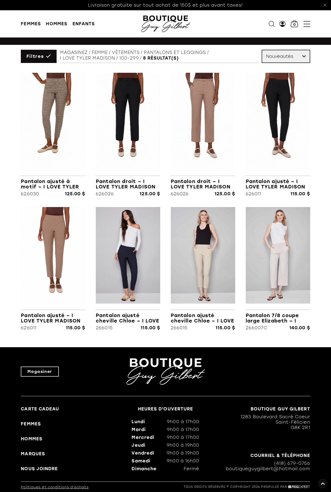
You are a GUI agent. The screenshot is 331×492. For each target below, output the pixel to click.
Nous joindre (39, 468)
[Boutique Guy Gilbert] (165, 24)
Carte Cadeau (40, 409)
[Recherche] (272, 23)
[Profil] (283, 23)
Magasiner (39, 371)
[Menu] (307, 23)
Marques (33, 453)
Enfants (84, 23)
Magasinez (74, 52)
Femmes (31, 23)
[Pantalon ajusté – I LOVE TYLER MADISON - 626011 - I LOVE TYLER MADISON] (278, 134)
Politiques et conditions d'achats (54, 487)
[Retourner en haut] (323, 484)
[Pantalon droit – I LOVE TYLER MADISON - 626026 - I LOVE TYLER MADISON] (128, 134)
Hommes (56, 23)
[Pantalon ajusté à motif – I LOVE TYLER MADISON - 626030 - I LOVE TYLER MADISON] (53, 134)
